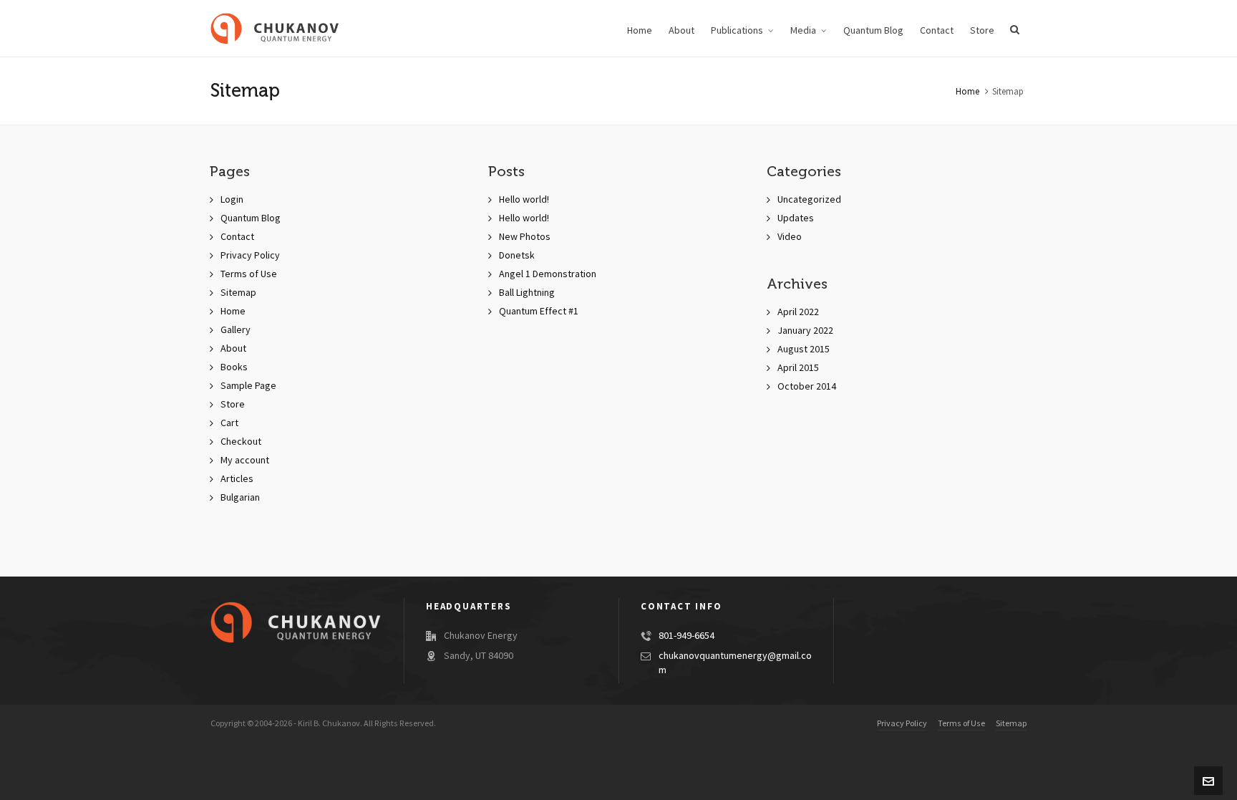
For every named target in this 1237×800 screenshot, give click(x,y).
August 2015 (803, 349)
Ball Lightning (527, 293)
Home (967, 92)
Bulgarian (240, 497)
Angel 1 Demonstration (547, 274)
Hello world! (524, 200)
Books (234, 367)
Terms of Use (248, 274)
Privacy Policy (250, 255)
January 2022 (805, 331)
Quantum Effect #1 (538, 311)
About (233, 349)
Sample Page (248, 386)
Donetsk (517, 255)
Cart (229, 423)
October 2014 (806, 386)
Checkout (240, 442)
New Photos (524, 237)
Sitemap (238, 293)
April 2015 (798, 368)
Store (232, 404)
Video (789, 237)
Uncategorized (809, 200)
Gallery (235, 330)
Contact (237, 237)
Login (231, 200)
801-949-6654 (686, 636)
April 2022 (798, 312)
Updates (795, 218)
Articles (236, 479)
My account (244, 460)
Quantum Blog (250, 218)
